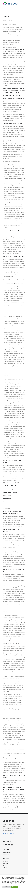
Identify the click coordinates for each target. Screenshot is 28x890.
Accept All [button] (14, 886)
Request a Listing (7, 852)
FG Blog (5, 867)
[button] (24, 4)
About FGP (5, 861)
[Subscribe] (14, 826)
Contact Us (5, 863)
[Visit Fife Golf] (11, 4)
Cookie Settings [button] (6, 886)
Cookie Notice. (18, 526)
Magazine (5, 865)
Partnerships (6, 854)
